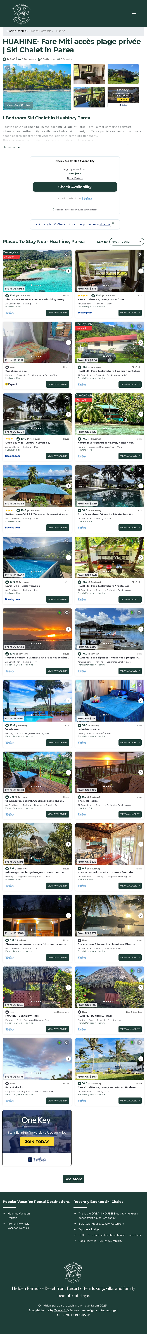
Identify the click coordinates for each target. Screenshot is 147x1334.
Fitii (18, 450)
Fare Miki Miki (13, 1087)
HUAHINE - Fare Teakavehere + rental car (103, 585)
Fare (18, 306)
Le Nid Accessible (89, 729)
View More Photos (18, 105)
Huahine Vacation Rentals (19, 1216)
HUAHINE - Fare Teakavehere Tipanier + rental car (109, 370)
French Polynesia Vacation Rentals (18, 1226)
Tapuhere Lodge (16, 370)
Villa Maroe (12, 729)
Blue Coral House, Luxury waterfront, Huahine (107, 1087)
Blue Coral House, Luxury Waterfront (101, 299)
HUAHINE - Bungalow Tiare (22, 1015)
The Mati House (88, 800)
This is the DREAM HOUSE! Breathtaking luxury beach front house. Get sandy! (108, 1216)
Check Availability (75, 187)
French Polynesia (40, 31)
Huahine (60, 31)
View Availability (57, 312)
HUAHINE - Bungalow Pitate (95, 1015)
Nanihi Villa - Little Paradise (22, 585)
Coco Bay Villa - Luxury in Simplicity (27, 442)
